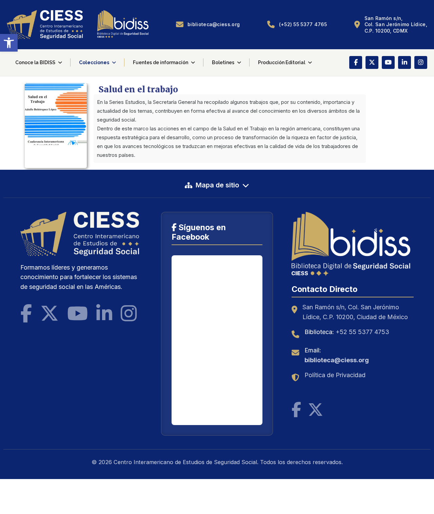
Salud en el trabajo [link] (138, 89)
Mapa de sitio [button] (217, 185)
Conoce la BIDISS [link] (35, 62)
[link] (9, 43)
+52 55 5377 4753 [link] (362, 331)
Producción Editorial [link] (281, 62)
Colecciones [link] (94, 62)
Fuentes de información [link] (160, 62)
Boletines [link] (223, 62)
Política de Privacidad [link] (335, 375)
